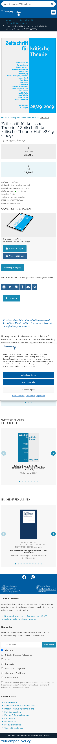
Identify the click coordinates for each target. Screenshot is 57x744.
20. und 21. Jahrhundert (16, 23)
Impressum (40, 396)
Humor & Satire (11, 677)
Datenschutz (30, 396)
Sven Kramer (33, 117)
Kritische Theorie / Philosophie (18, 655)
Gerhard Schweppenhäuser (13, 117)
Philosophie (29, 20)
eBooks (19, 20)
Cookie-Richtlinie (18, 396)
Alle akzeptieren (28, 375)
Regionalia (9, 664)
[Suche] (53, 4)
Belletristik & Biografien (14, 668)
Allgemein (9, 650)
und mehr (44, 117)
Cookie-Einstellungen (13, 728)
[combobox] (25, 4)
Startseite (10, 20)
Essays (7, 659)
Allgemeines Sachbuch (14, 673)
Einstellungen (28, 389)
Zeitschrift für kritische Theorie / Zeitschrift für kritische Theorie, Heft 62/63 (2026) (28, 468)
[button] (53, 12)
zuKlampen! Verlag (16, 741)
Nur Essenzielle (28, 382)
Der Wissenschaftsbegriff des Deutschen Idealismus (28, 551)
